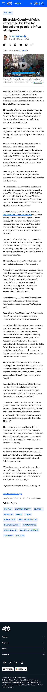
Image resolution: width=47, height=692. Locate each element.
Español (23, 50)
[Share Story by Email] (26, 45)
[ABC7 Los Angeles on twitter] (10, 662)
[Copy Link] (32, 45)
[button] (3, 3)
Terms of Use (6, 682)
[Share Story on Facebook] (4, 45)
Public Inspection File (33, 682)
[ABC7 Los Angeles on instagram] (16, 662)
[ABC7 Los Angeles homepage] (9, 3)
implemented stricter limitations (17, 214)
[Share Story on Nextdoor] (21, 45)
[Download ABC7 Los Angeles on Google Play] (21, 669)
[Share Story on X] (10, 45)
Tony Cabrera (17, 36)
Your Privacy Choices (19, 677)
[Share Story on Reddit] (15, 45)
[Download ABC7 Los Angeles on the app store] (8, 669)
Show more (38, 83)
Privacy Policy (6, 677)
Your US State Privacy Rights (29, 680)
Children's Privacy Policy (10, 680)
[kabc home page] (6, 628)
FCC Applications (7, 685)
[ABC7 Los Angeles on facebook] (4, 662)
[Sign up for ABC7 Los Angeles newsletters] (22, 662)
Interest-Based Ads (18, 682)
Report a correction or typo (12, 494)
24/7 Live (17, 3)
